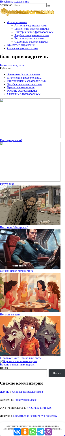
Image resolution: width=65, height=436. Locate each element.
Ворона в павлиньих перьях (17, 364)
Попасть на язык (10, 314)
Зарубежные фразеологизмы (31, 35)
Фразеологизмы (17, 22)
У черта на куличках (38, 407)
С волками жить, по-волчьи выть (20, 358)
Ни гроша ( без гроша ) (14, 227)
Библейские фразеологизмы (31, 28)
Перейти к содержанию (14, 1)
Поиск (4, 367)
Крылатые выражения (20, 44)
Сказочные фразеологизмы (31, 41)
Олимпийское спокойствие (16, 270)
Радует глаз (7, 183)
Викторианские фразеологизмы (33, 31)
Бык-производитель (12, 65)
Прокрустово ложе (24, 399)
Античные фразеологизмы (30, 25)
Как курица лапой (11, 140)
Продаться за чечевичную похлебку (35, 415)
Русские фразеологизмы (29, 38)
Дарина (4, 391)
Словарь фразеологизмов (22, 48)
